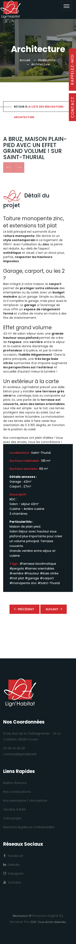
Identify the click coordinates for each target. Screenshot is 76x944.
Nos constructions (17, 792)
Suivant (52, 609)
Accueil (24, 60)
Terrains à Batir (14, 809)
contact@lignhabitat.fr (20, 754)
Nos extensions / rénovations (25, 800)
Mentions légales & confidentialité (28, 827)
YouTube (13, 882)
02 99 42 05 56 (14, 748)
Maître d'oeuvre (15, 783)
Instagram (15, 873)
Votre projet (12, 818)
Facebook (14, 856)
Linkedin (13, 865)
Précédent (26, 609)
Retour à (39, 108)
